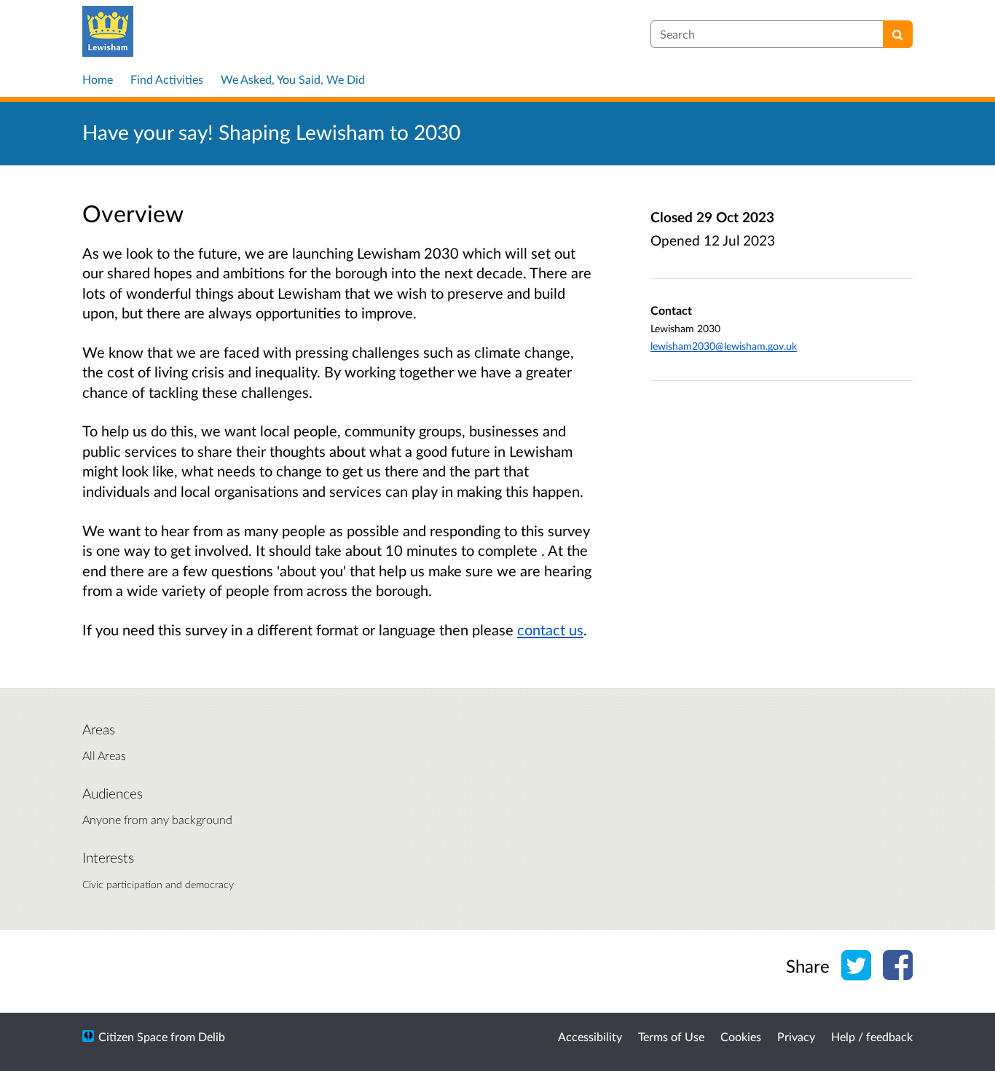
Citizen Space (133, 1036)
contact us (550, 629)
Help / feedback (872, 1036)
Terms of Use (671, 1036)
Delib (211, 1036)
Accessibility (590, 1036)
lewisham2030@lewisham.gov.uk (723, 346)
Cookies (740, 1036)
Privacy (796, 1036)
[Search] (898, 34)
